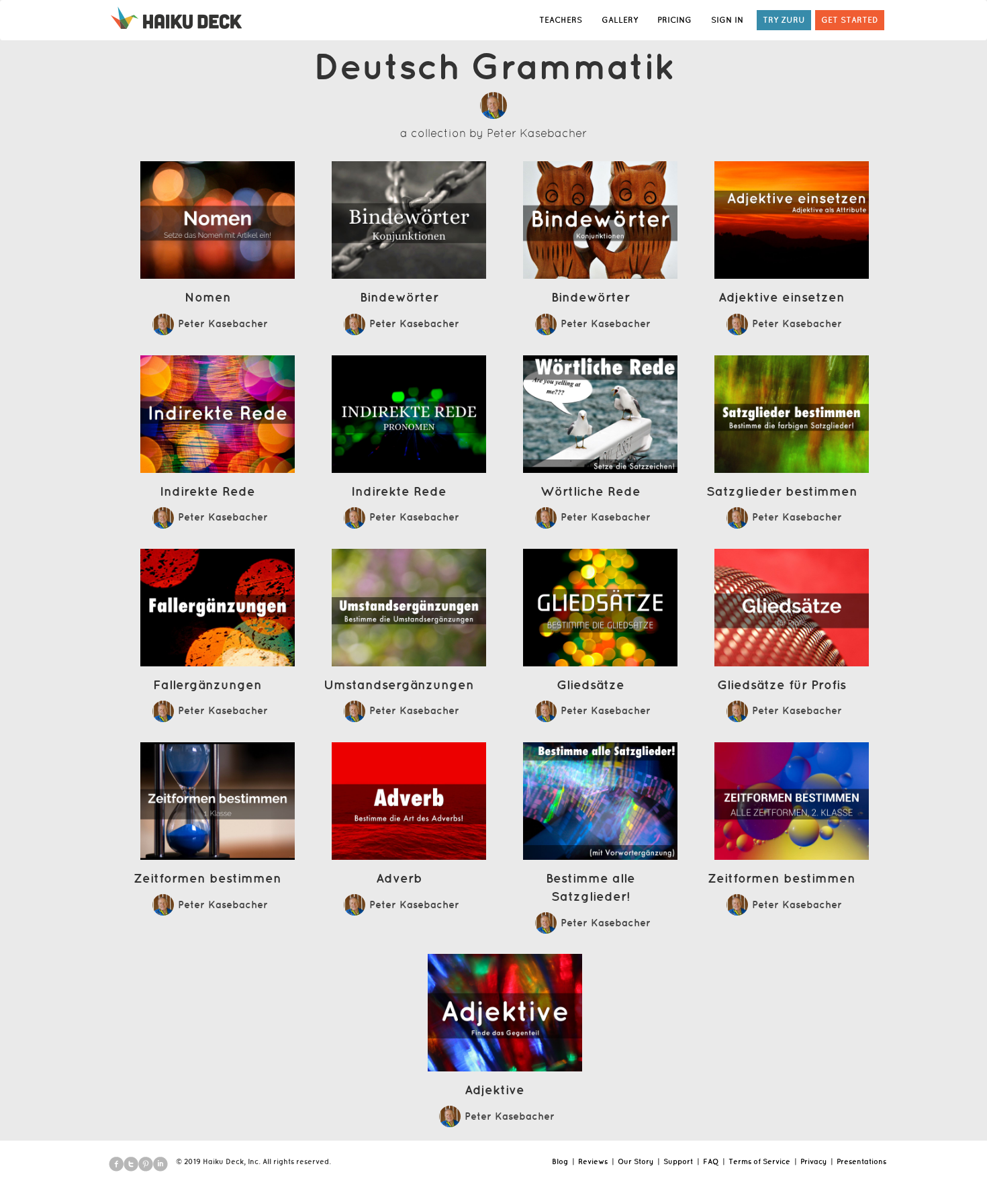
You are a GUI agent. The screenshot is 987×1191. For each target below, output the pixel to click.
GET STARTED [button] (849, 19)
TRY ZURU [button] (784, 19)
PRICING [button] (674, 19)
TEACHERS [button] (560, 19)
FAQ (710, 1161)
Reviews (593, 1161)
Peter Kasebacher (537, 133)
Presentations (861, 1161)
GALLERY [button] (620, 19)
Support (678, 1161)
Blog (560, 1161)
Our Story (635, 1161)
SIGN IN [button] (727, 19)
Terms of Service (759, 1161)
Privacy (813, 1161)
